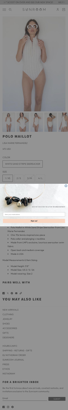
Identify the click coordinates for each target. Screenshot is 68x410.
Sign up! (34, 221)
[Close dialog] (66, 186)
